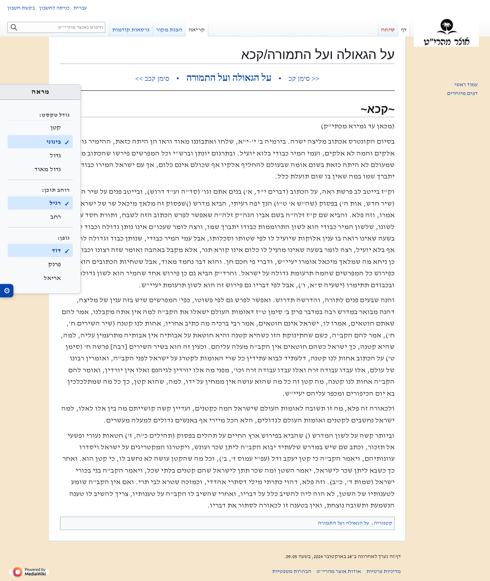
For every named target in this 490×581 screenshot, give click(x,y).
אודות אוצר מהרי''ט (339, 571)
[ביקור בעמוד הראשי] (446, 33)
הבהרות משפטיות (291, 571)
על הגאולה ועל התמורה (228, 77)
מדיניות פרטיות (383, 571)
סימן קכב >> (152, 78)
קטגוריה (383, 523)
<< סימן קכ (304, 78)
